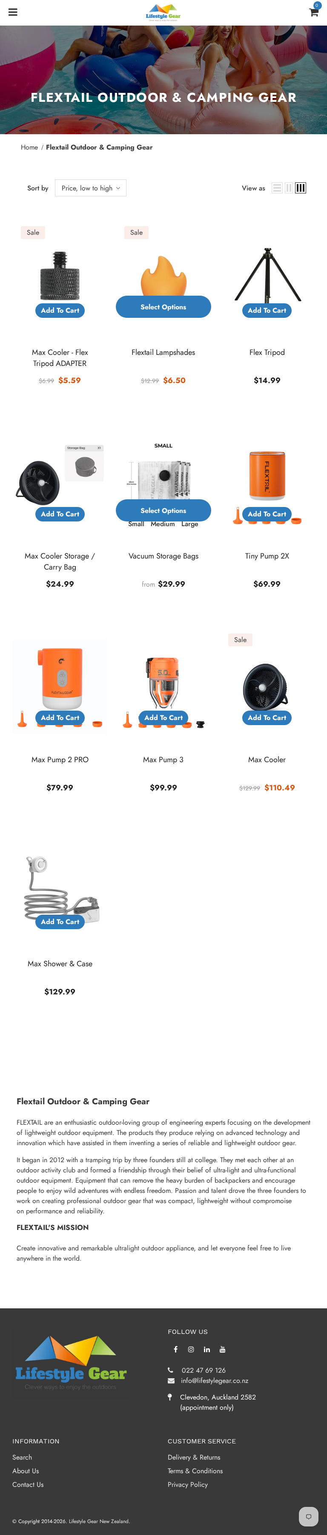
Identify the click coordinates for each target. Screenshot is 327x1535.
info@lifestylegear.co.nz (211, 1380)
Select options (163, 307)
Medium (163, 524)
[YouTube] (222, 1349)
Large (189, 524)
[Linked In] (207, 1349)
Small (136, 524)
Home (29, 147)
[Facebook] (175, 1349)
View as (253, 188)
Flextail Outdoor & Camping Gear (99, 147)
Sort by (38, 188)
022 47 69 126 (199, 1370)
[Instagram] (191, 1349)
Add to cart (60, 310)
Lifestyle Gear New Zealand (99, 1521)
